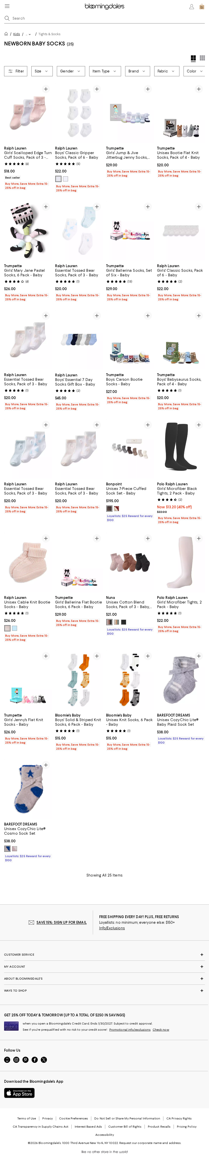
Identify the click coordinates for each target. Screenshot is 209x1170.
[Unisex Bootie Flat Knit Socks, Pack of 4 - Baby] (181, 113)
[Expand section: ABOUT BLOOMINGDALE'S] (104, 979)
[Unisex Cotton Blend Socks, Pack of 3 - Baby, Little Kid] (130, 562)
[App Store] (19, 1093)
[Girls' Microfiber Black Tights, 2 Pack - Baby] (181, 449)
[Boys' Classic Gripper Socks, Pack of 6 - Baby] (79, 113)
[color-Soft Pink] (7, 628)
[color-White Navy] (65, 178)
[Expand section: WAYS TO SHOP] (104, 991)
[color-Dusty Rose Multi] (14, 849)
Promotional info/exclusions (130, 1030)
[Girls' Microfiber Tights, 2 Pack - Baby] (181, 562)
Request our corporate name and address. (150, 1143)
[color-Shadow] (123, 622)
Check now (161, 1030)
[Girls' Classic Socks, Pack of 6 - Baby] (181, 231)
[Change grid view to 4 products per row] (193, 58)
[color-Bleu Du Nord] (109, 508)
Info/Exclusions (112, 928)
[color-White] (58, 178)
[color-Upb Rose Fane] (116, 508)
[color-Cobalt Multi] (7, 849)
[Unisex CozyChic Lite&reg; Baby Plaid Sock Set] (181, 680)
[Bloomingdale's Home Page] (104, 7)
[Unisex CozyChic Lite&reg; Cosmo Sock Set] (28, 789)
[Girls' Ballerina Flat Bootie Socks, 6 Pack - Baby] (79, 562)
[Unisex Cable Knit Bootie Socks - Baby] (28, 562)
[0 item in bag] (202, 7)
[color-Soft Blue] (14, 628)
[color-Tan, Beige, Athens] (116, 622)
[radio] (58, 179)
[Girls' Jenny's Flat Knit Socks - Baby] (28, 680)
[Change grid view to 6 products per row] (202, 57)
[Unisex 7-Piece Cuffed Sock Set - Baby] (130, 449)
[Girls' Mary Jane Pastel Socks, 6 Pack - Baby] (28, 231)
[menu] (7, 6)
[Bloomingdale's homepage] (7, 34)
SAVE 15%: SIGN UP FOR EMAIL (61, 923)
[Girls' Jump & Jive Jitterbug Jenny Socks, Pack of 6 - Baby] (130, 113)
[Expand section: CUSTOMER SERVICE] (104, 955)
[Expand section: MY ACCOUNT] (104, 967)
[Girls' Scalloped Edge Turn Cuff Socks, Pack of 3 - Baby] (28, 113)
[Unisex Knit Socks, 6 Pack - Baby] (130, 680)
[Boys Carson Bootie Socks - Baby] (130, 340)
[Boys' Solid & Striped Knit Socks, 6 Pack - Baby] (79, 680)
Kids (16, 34)
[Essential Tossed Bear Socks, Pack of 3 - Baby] (79, 231)
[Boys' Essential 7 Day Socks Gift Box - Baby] (79, 340)
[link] (28, 167)
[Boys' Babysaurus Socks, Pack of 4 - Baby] (181, 340)
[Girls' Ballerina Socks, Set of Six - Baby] (130, 231)
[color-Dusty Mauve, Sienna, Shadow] (109, 622)
